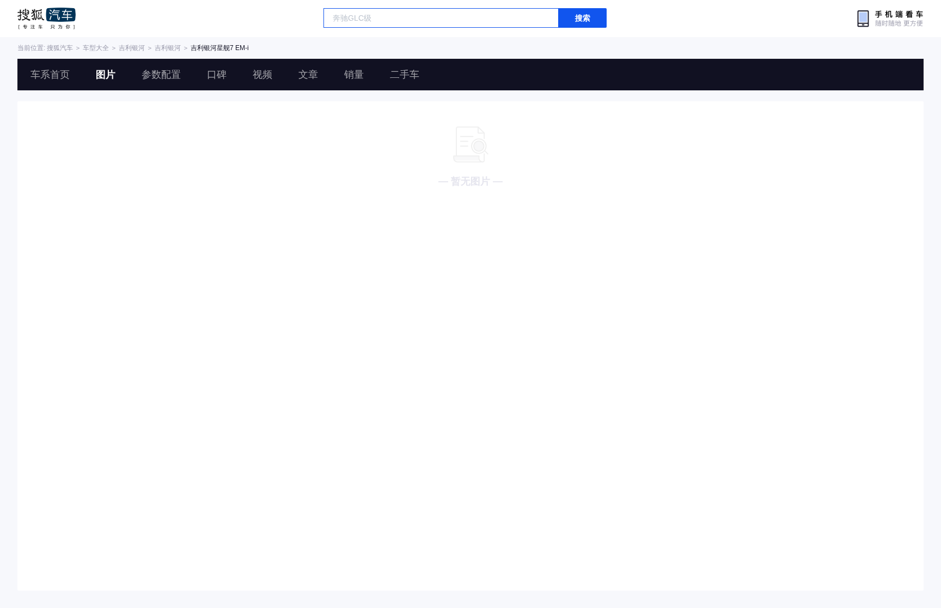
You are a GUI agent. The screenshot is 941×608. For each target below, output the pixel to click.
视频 (262, 74)
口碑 (217, 74)
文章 (308, 74)
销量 (354, 74)
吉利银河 (132, 48)
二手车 (404, 74)
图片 (105, 74)
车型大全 (96, 48)
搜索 (582, 18)
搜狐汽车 (46, 18)
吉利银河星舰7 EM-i (220, 48)
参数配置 (161, 74)
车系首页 (50, 74)
